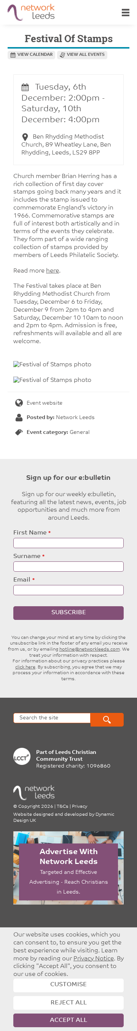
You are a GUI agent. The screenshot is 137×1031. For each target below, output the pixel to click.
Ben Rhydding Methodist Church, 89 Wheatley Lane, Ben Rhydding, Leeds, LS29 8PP (66, 145)
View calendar (35, 55)
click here (25, 667)
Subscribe (68, 613)
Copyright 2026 (35, 806)
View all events (86, 55)
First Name (29, 533)
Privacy (79, 806)
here (52, 271)
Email (21, 580)
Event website (44, 403)
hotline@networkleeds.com (89, 649)
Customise (68, 985)
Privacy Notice (93, 959)
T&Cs (62, 806)
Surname (26, 556)
